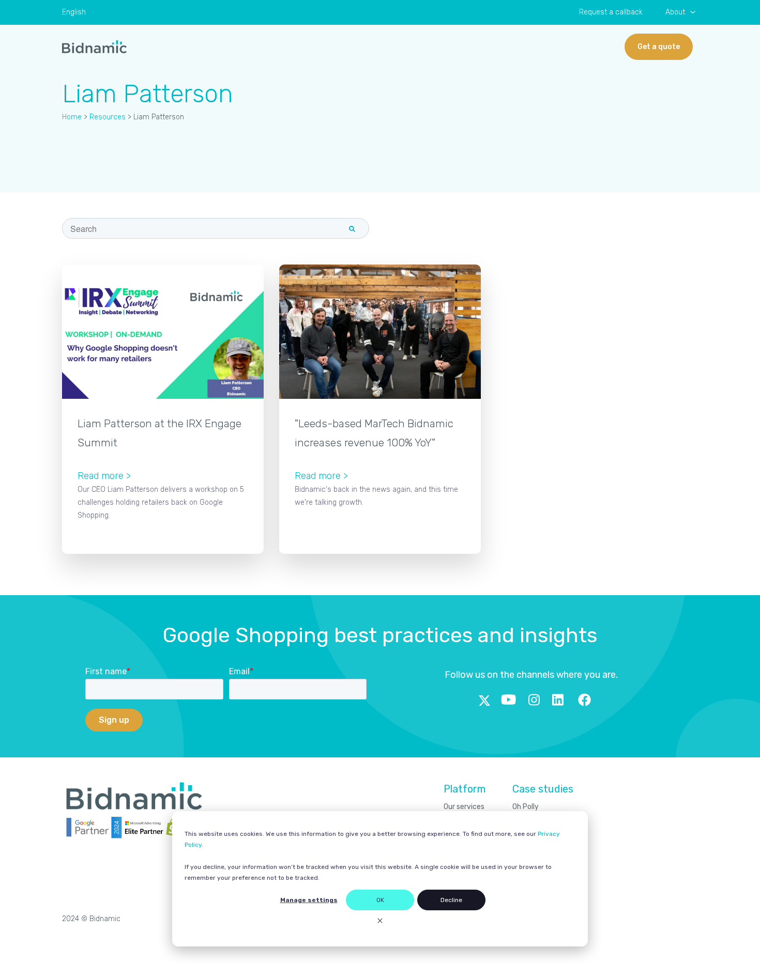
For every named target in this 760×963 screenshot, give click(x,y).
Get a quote (658, 46)
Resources (107, 117)
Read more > (104, 476)
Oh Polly (525, 806)
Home (72, 117)
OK (380, 900)
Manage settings (309, 900)
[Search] (352, 229)
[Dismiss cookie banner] (380, 922)
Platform (464, 789)
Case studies (542, 789)
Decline (451, 900)
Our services (464, 806)
